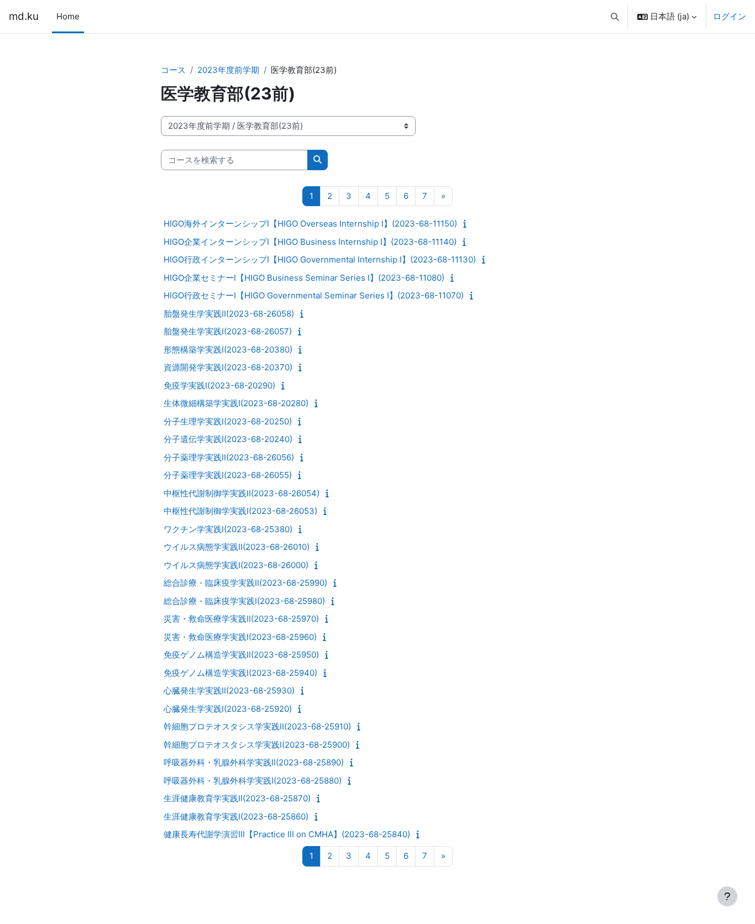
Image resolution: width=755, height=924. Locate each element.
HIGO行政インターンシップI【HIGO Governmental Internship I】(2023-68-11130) (320, 259)
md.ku (24, 16)
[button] (615, 16)
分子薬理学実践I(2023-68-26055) (228, 475)
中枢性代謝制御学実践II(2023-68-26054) (241, 493)
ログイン (729, 16)
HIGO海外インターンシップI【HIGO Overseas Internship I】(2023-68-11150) (310, 223)
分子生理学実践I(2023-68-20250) (228, 421)
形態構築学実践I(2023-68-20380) (228, 349)
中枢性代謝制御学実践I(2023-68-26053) (240, 511)
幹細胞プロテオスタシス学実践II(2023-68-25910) (257, 726)
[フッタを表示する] (727, 896)
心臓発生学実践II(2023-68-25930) (229, 690)
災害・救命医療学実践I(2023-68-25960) (240, 637)
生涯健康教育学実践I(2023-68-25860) (236, 816)
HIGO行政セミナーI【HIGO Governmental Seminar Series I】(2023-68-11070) (314, 295)
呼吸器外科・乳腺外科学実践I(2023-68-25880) (253, 780)
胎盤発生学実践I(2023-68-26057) (228, 331)
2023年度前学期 (228, 70)
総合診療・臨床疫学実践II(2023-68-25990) (245, 583)
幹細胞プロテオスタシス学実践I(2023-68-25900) (257, 744)
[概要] (467, 223)
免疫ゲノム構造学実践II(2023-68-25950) (241, 654)
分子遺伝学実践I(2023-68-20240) (228, 439)
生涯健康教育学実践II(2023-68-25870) (237, 798)
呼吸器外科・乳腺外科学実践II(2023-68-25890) (254, 762)
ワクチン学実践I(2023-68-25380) (228, 529)
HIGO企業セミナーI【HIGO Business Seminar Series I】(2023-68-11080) (304, 277)
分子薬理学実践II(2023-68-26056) (229, 457)
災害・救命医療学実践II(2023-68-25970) (241, 618)
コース (173, 70)
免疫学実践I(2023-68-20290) (219, 385)
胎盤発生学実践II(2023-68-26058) (229, 313)
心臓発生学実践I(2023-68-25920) (228, 709)
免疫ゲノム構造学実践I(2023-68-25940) (240, 673)
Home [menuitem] (68, 16)
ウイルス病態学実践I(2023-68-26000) (236, 565)
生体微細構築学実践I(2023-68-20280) (236, 403)
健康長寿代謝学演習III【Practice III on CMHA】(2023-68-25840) (287, 834)
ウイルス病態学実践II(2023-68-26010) (237, 547)
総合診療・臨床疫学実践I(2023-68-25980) (244, 601)
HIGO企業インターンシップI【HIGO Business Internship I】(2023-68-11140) (310, 242)
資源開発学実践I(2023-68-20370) (228, 367)
